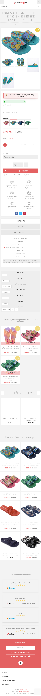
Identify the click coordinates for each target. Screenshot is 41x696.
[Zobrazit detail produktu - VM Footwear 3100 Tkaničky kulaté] (10, 407)
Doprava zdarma (12, 195)
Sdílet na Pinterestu (24, 213)
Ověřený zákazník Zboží (28, 603)
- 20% (38, 30)
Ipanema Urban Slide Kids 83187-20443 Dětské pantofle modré (10, 464)
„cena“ (20, 613)
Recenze (21, 226)
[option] (10, 412)
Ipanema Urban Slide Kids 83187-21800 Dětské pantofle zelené (10, 378)
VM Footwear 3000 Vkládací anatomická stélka (30, 419)
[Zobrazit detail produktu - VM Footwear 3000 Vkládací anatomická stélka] (30, 407)
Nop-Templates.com (24, 691)
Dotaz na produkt (20, 232)
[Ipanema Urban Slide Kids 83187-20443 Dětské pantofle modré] (10, 452)
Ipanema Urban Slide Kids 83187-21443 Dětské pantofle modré (31, 464)
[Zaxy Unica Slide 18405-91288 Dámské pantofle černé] (31, 542)
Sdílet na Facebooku (16, 213)
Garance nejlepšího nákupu (29, 184)
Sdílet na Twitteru (20, 213)
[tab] (20, 221)
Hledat (39, 7)
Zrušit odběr (26, 656)
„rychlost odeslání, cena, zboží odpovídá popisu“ (20, 628)
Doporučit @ (26, 164)
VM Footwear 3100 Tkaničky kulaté (10, 419)
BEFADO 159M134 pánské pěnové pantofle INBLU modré (10, 554)
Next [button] (38, 393)
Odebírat (15, 656)
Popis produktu (20, 221)
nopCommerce (23, 689)
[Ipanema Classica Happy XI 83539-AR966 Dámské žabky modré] (31, 511)
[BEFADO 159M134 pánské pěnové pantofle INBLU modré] (10, 542)
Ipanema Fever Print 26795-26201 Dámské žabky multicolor (10, 347)
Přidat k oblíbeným (20, 164)
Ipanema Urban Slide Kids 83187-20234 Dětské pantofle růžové (30, 348)
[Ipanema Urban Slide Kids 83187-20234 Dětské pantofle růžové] (10, 481)
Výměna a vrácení (12, 184)
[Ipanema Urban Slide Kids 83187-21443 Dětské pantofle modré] (31, 452)
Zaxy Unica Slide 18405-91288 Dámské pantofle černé (31, 554)
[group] (10, 335)
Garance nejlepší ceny (15, 164)
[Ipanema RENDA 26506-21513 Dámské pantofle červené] (10, 511)
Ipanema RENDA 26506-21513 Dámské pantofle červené (10, 523)
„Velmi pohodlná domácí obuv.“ (20, 583)
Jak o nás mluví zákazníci (20, 575)
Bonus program (29, 195)
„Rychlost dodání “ (20, 598)
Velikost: (6, 153)
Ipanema (10, 138)
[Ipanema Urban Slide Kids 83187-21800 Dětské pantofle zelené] (31, 481)
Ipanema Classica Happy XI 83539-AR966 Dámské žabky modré (31, 524)
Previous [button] (2, 393)
